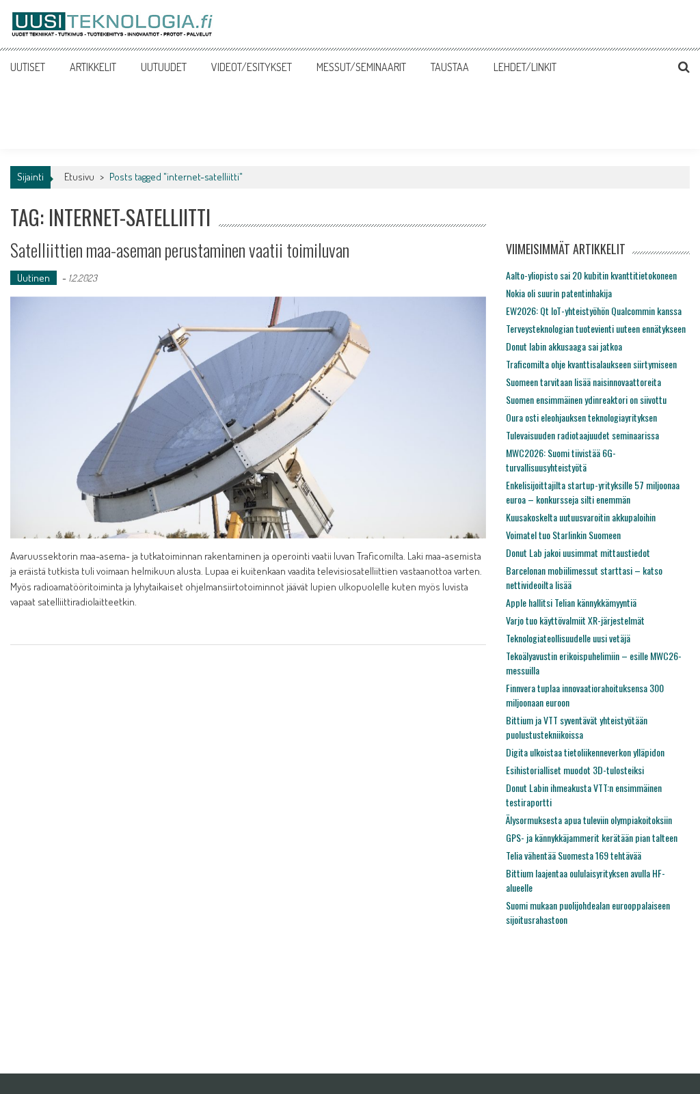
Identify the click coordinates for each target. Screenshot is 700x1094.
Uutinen (33, 277)
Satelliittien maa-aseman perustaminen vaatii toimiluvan (179, 249)
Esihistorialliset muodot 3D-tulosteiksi (575, 770)
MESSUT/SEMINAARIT (361, 67)
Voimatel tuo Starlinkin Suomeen (563, 535)
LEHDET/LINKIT (525, 67)
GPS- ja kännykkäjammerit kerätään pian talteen (591, 837)
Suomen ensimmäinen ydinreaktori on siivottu (586, 399)
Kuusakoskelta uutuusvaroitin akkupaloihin (581, 517)
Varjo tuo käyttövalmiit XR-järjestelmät (575, 620)
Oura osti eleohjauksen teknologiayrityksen (581, 417)
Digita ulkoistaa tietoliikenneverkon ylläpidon (585, 752)
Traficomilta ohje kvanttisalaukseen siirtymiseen (591, 364)
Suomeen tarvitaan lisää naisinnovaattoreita (583, 381)
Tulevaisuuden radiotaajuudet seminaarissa (582, 435)
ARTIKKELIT (93, 67)
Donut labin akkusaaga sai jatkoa (564, 346)
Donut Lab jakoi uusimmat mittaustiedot (578, 552)
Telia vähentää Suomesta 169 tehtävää (573, 855)
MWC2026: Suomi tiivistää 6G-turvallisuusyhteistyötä (561, 460)
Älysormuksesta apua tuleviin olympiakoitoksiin (589, 819)
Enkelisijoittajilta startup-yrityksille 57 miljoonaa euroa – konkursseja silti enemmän (592, 492)
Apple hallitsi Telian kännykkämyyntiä (571, 602)
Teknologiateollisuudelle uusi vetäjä (568, 638)
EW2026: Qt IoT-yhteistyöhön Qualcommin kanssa (594, 310)
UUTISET (27, 67)
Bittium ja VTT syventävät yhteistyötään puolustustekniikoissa (576, 727)
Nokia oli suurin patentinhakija (559, 293)
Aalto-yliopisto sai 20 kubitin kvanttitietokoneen (591, 275)
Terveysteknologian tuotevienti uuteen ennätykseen (596, 328)
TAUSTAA (450, 67)
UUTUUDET (164, 67)
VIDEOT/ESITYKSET (251, 67)
